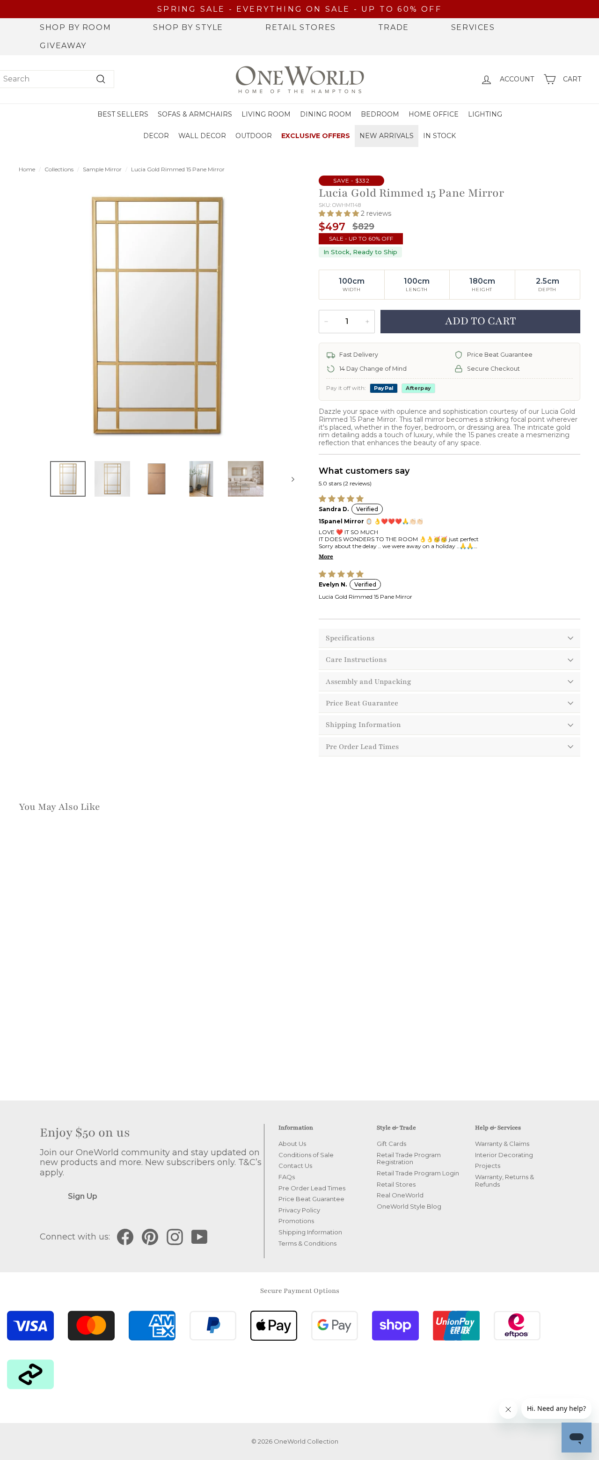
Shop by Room (75, 27)
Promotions (296, 1221)
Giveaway (63, 45)
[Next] (288, 479)
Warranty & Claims (502, 1143)
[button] (340, 213)
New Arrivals (386, 136)
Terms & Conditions (307, 1243)
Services (473, 27)
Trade (393, 27)
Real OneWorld (400, 1195)
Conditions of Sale (306, 1155)
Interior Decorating (504, 1155)
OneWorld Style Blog (409, 1206)
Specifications (350, 638)
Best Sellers (122, 114)
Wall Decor (202, 136)
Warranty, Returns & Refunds (504, 1180)
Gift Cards (391, 1143)
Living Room (266, 114)
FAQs (286, 1177)
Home (27, 169)
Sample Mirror (102, 169)
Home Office (434, 114)
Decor (156, 136)
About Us (292, 1143)
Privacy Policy (299, 1210)
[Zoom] (156, 315)
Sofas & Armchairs (195, 114)
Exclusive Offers (315, 136)
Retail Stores (300, 27)
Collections (58, 169)
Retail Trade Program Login (418, 1173)
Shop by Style (188, 27)
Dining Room (325, 114)
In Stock (439, 136)
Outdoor (253, 136)
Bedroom (380, 114)
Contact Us (295, 1165)
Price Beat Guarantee (362, 703)
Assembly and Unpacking (368, 681)
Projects (487, 1165)
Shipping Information (363, 724)
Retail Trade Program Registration (409, 1158)
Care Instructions (356, 659)
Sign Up (82, 1196)
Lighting (485, 114)
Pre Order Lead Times (362, 746)
